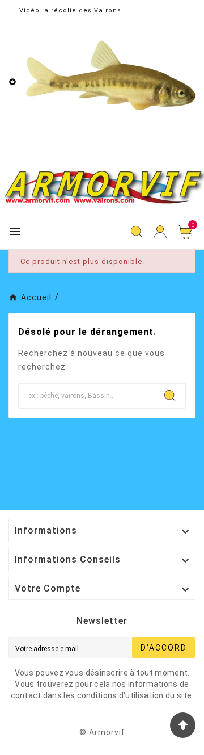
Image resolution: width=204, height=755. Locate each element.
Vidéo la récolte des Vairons (70, 10)
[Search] (170, 395)
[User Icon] (160, 231)
